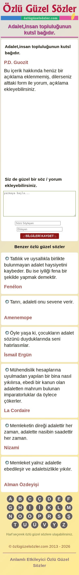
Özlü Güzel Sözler (39, 10)
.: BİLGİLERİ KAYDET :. (39, 236)
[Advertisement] (39, 134)
